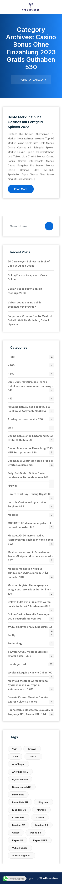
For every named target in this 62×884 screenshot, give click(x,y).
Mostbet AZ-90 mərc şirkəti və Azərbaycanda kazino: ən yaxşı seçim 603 (30, 539)
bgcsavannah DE (21, 787)
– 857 (11, 373)
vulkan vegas (20, 847)
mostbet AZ (18, 825)
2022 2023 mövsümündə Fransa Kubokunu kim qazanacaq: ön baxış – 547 (30, 386)
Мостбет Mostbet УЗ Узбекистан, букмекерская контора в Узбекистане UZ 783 (29, 685)
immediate (18, 794)
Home (23, 79)
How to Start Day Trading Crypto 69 (29, 494)
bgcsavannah (20, 779)
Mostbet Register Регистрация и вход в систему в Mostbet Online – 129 (29, 589)
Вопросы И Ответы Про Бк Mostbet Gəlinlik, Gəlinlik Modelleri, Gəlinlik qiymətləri (30, 320)
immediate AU (20, 802)
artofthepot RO (20, 771)
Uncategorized (17, 664)
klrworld (41, 809)
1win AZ (32, 749)
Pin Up (12, 635)
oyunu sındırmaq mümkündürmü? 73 (30, 626)
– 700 (11, 365)
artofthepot (18, 764)
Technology (15, 643)
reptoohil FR (40, 840)
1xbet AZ (33, 756)
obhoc (15, 832)
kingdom (43, 802)
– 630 (11, 357)
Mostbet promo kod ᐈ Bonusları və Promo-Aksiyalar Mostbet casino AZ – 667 (30, 556)
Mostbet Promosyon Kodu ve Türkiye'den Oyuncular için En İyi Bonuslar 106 (28, 572)
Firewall (12, 485)
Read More (20, 189)
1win (14, 749)
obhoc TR (35, 832)
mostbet (39, 817)
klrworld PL (18, 817)
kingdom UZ (19, 809)
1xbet (15, 756)
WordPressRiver (49, 878)
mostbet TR (41, 825)
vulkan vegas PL (21, 855)
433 (10, 398)
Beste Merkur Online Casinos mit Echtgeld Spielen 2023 (25, 122)
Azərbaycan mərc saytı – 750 (25, 419)
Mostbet (13, 514)
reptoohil (17, 840)
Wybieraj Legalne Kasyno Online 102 (30, 672)
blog (10, 427)
